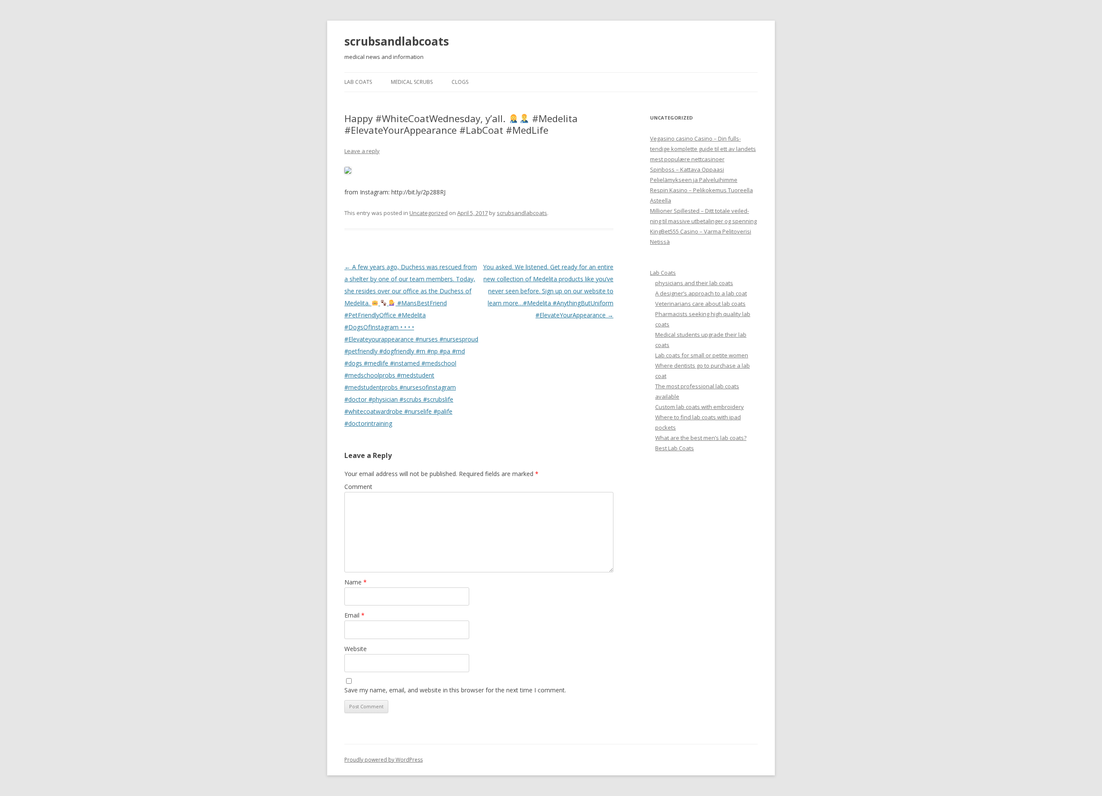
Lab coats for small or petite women (701, 355)
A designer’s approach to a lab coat (701, 293)
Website (355, 649)
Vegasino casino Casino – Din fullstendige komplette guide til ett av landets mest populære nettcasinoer (703, 149)
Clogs (460, 82)
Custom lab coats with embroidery (699, 407)
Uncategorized (428, 213)
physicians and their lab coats (694, 283)
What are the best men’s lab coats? (700, 438)
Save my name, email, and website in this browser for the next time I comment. (455, 690)
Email (354, 615)
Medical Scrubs (412, 82)
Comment (358, 487)
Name (355, 582)
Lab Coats (358, 82)
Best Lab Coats (674, 448)
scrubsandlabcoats (396, 41)
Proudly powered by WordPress (383, 759)
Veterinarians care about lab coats (700, 303)
